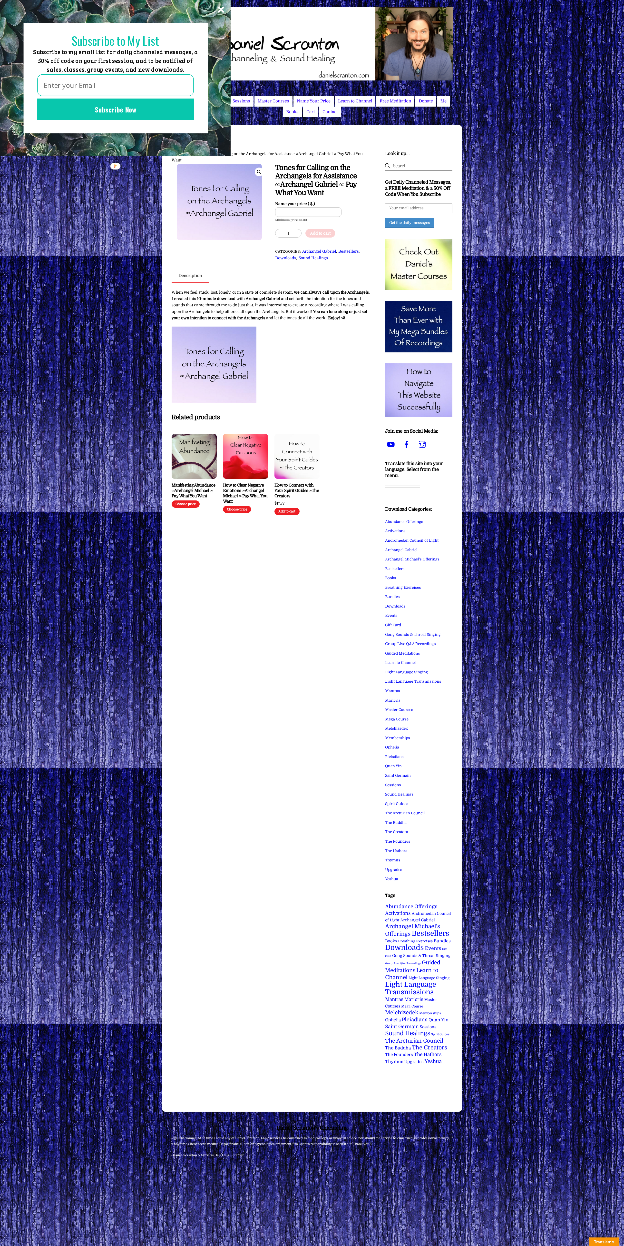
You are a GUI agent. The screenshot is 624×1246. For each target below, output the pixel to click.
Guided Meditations (402, 653)
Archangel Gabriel (319, 251)
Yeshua (391, 879)
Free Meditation (395, 101)
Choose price (186, 504)
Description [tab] (190, 275)
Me (443, 101)
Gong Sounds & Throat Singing (413, 634)
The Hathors (396, 851)
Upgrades (393, 869)
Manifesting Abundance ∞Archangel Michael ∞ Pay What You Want (193, 490)
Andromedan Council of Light (412, 540)
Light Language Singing (406, 672)
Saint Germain (398, 775)
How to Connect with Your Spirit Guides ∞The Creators (296, 490)
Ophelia (392, 747)
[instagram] (423, 444)
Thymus (392, 860)
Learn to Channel (355, 101)
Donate (426, 101)
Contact (330, 112)
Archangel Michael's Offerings (412, 559)
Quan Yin (393, 766)
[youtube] (392, 444)
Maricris (392, 700)
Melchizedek (396, 728)
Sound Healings (313, 258)
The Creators (396, 832)
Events (391, 615)
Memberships (397, 738)
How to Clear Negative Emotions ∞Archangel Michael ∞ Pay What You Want (245, 493)
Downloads (285, 258)
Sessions (241, 101)
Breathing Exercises (403, 587)
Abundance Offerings (404, 521)
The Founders (397, 841)
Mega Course (397, 719)
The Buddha (396, 822)
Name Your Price (314, 101)
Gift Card (393, 625)
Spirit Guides (396, 804)
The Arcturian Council (405, 813)
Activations (395, 531)
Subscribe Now (115, 109)
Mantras (392, 691)
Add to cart (320, 233)
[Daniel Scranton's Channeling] (312, 78)
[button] (259, 172)
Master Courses (273, 101)
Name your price (295, 204)
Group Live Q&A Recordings (410, 644)
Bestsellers (348, 251)
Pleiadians (394, 757)
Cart (310, 112)
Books (292, 112)
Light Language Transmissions (413, 681)
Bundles (392, 597)
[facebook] (407, 444)
